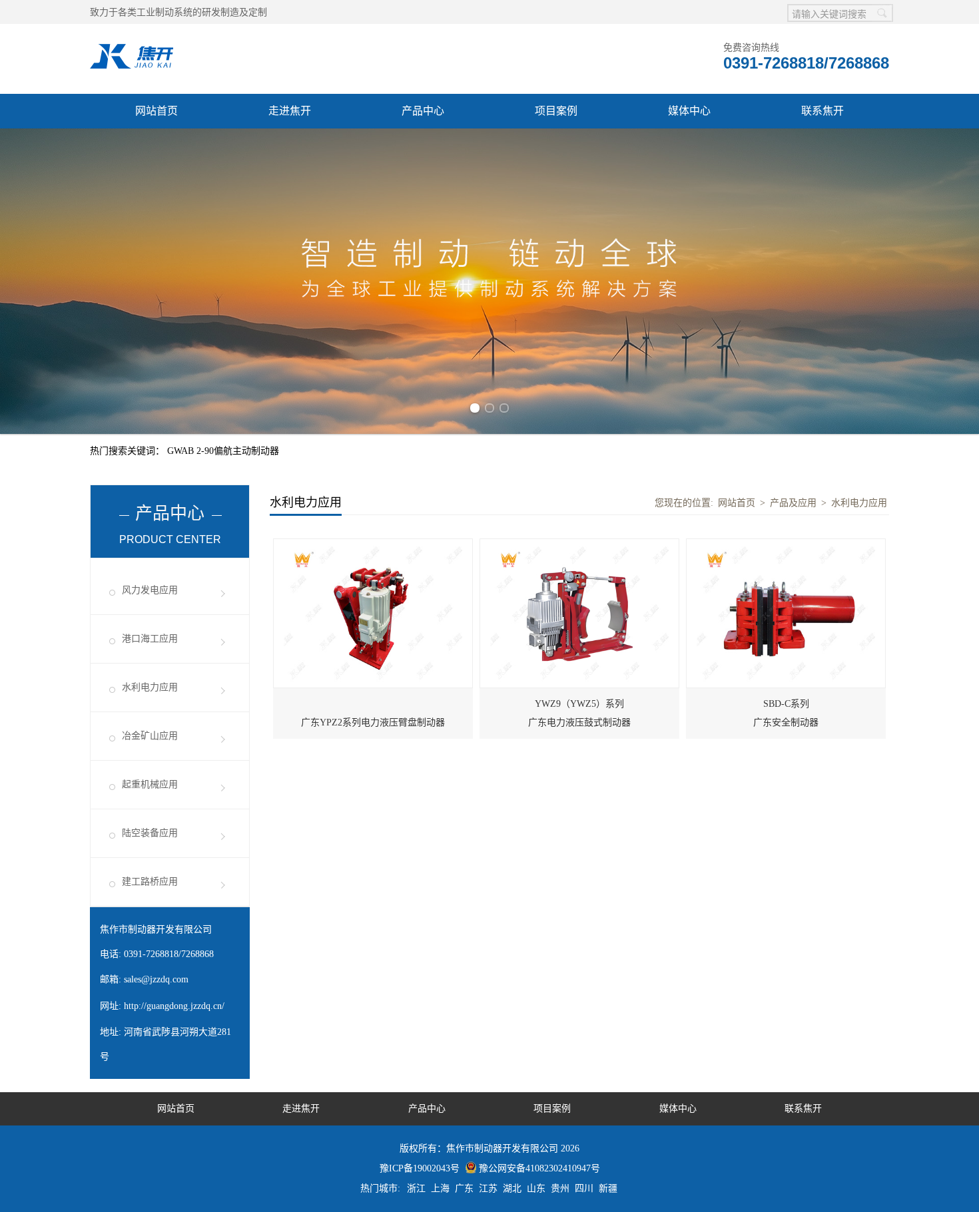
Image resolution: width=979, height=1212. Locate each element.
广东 (464, 1188)
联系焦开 (822, 110)
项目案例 (556, 110)
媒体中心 (689, 110)
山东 (536, 1188)
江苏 (488, 1188)
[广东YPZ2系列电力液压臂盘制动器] (373, 546)
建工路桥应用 (150, 882)
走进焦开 (289, 110)
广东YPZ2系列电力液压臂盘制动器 (373, 722)
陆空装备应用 (150, 833)
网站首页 (156, 110)
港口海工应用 (150, 639)
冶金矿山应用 (150, 736)
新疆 (608, 1188)
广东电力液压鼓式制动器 (579, 713)
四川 (584, 1188)
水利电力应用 (150, 687)
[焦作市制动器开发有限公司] (132, 51)
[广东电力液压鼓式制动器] (579, 546)
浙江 (416, 1188)
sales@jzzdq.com (156, 979)
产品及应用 (793, 503)
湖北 (512, 1188)
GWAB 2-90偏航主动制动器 (223, 451)
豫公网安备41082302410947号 (539, 1168)
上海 (440, 1188)
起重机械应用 (150, 784)
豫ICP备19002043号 (420, 1168)
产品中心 (423, 110)
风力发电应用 (150, 590)
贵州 (560, 1188)
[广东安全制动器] (786, 546)
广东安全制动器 (785, 713)
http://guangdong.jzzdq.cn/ (174, 1006)
